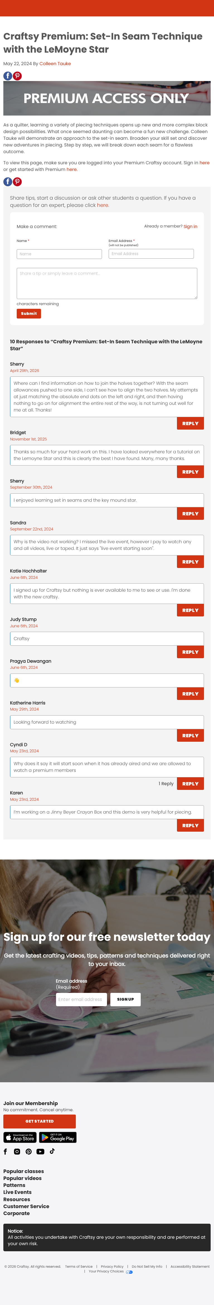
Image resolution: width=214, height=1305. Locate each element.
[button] (7, 76)
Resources (16, 1199)
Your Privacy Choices (106, 1271)
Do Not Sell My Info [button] (147, 1267)
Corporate (16, 1213)
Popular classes (23, 1171)
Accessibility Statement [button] (190, 1267)
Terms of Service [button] (79, 1267)
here (205, 163)
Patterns (14, 1185)
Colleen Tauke (55, 63)
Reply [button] (190, 423)
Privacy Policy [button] (112, 1267)
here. (72, 169)
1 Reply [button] (166, 783)
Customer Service (26, 1206)
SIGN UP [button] (125, 999)
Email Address (123, 243)
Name (23, 241)
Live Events (17, 1192)
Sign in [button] (190, 226)
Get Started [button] (39, 1121)
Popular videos (22, 1178)
